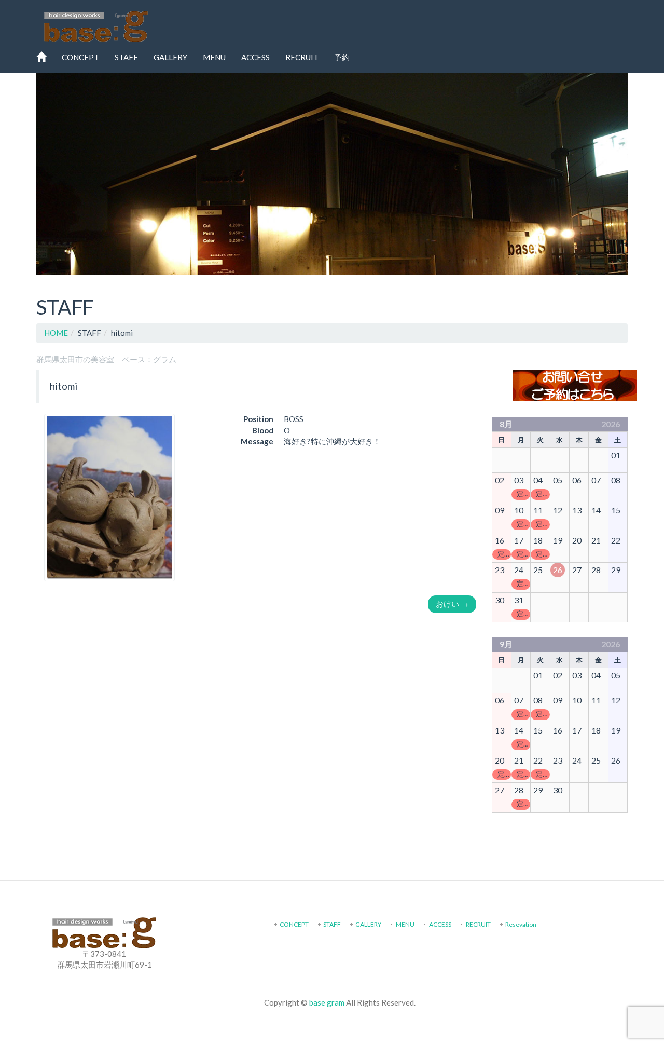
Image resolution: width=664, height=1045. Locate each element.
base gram (326, 1002)
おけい (452, 603)
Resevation (520, 924)
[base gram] (96, 24)
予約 (342, 57)
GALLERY (170, 57)
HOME (56, 332)
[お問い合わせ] (575, 384)
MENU (214, 57)
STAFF (126, 57)
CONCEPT (80, 57)
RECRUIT (302, 57)
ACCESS (255, 57)
